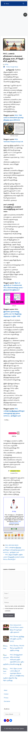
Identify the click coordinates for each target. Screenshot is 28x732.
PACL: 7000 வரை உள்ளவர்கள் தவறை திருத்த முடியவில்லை (14, 118)
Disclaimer (7, 701)
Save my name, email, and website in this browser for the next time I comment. (15, 608)
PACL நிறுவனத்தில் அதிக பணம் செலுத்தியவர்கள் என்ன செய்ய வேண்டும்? (13, 557)
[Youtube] (12, 529)
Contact (6, 694)
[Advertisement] (14, 20)
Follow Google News (12, 67)
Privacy (6, 698)
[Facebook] (14, 529)
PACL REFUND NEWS (11, 545)
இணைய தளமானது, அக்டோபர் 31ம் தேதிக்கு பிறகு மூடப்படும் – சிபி (12, 314)
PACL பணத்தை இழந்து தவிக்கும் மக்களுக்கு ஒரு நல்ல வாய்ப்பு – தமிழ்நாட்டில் (14, 550)
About (5, 690)
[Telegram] (16, 529)
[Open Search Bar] (23, 3)
